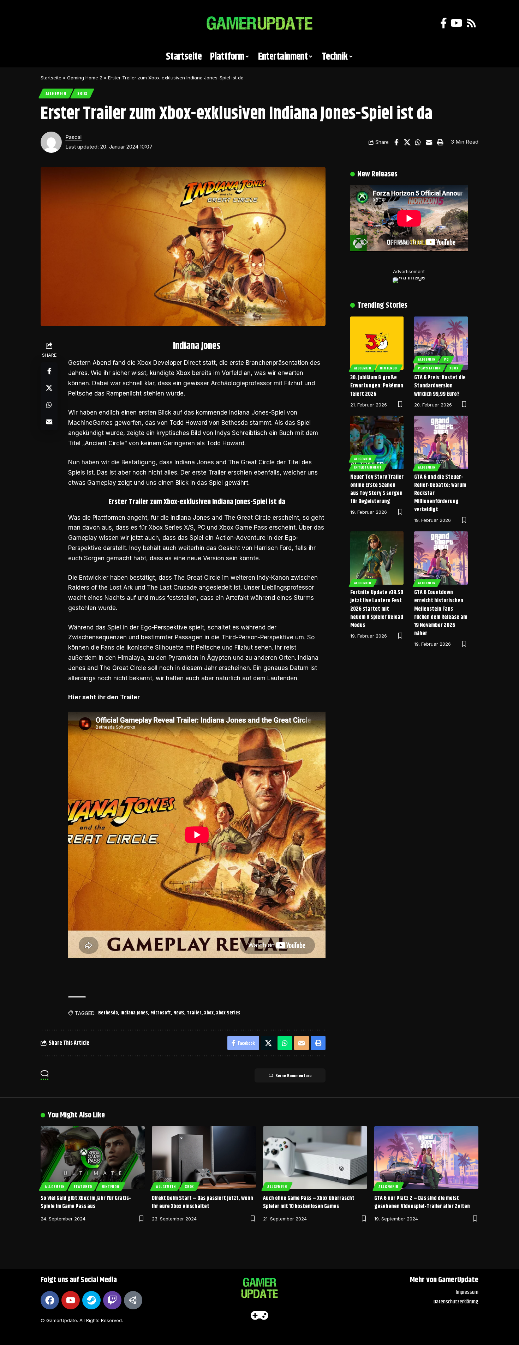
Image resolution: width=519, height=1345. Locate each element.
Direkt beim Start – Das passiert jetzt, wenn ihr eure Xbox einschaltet (202, 1202)
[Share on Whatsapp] (418, 142)
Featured (83, 1186)
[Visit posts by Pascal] (51, 142)
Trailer (194, 1013)
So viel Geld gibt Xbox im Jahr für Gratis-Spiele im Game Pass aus (86, 1202)
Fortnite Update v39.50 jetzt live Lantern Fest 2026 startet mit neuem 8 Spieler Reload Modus (376, 609)
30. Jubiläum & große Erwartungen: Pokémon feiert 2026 (376, 385)
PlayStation (429, 368)
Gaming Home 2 (84, 77)
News (178, 1013)
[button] (49, 23)
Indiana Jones (134, 1013)
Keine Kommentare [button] (293, 1075)
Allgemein (56, 93)
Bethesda (108, 1013)
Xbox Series (228, 1013)
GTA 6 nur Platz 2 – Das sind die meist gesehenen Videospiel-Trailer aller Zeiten (422, 1202)
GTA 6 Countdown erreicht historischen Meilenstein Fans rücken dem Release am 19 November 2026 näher (440, 613)
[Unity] (133, 1300)
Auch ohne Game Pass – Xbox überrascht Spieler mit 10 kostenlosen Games (308, 1202)
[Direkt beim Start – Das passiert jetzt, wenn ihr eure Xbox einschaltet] (204, 1157)
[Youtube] (70, 1300)
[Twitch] (112, 1300)
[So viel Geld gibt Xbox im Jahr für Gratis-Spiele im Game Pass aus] (93, 1157)
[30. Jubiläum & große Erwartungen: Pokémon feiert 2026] (377, 343)
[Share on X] (407, 142)
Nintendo (388, 368)
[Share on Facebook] (396, 142)
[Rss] (471, 23)
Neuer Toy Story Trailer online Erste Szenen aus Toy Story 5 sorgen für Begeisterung (377, 489)
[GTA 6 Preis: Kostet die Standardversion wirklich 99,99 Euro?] (441, 343)
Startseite (51, 77)
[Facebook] (444, 23)
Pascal (73, 137)
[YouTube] (456, 23)
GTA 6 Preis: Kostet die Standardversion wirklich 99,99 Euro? (440, 385)
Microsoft (160, 1013)
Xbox (82, 93)
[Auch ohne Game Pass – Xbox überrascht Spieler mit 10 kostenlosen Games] (315, 1157)
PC (446, 359)
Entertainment (368, 467)
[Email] (429, 142)
